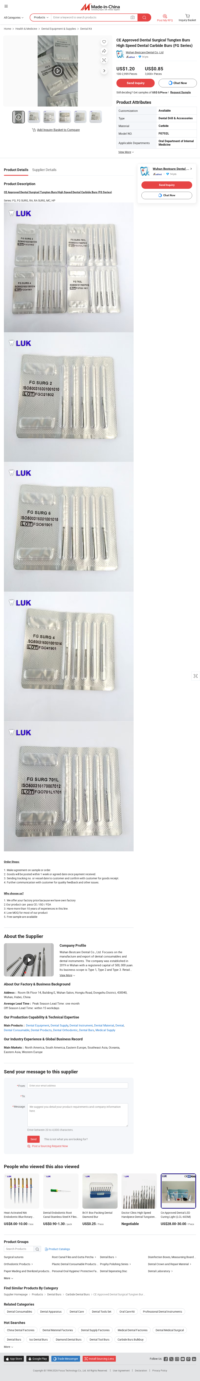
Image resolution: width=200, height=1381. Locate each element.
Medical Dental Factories (132, 1330)
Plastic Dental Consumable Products (74, 1264)
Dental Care (77, 1311)
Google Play (37, 1358)
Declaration (141, 1370)
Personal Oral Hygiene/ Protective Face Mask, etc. (82, 1271)
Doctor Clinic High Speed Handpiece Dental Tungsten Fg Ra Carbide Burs (138, 1217)
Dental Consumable (16, 1030)
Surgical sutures (13, 1257)
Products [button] (39, 17)
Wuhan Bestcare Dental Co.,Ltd (144, 52)
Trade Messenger (65, 1358)
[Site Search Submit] (144, 17)
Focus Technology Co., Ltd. (72, 1370)
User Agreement (121, 1370)
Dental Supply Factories (95, 1330)
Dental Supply (59, 1025)
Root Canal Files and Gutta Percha (73, 1257)
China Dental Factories (20, 1330)
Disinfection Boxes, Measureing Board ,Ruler (172, 1257)
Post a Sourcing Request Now (47, 1146)
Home (7, 28)
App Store (14, 1358)
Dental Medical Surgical (170, 1330)
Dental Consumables (19, 1311)
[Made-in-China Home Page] (100, 7)
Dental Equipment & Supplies (58, 28)
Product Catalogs (59, 1249)
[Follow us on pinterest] (188, 1358)
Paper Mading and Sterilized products (26, 1271)
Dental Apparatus (51, 1311)
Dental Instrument (81, 1025)
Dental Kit (86, 28)
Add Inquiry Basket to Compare (58, 130)
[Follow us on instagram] (177, 1358)
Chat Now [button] (180, 83)
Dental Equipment (37, 1025)
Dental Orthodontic (65, 1030)
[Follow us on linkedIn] (194, 1358)
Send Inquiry (136, 83)
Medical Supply (105, 1030)
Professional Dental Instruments (162, 1311)
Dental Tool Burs (99, 1339)
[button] (6, 6)
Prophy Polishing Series (114, 1264)
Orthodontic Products (17, 1264)
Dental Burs (86, 1030)
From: (21, 1086)
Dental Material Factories (58, 1330)
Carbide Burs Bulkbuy (131, 1339)
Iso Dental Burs (38, 1339)
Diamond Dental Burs (68, 1339)
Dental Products (41, 1030)
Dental (119, 1025)
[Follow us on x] (171, 1358)
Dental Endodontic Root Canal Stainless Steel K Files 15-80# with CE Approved (60, 1217)
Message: (19, 1106)
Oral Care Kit (127, 1311)
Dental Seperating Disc (113, 1271)
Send (33, 1139)
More (7, 1347)
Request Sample (180, 92)
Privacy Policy (159, 1370)
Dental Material (104, 1025)
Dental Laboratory (159, 1271)
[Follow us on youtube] (183, 1358)
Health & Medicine (26, 28)
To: (23, 1096)
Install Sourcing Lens (101, 1358)
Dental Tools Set (101, 1311)
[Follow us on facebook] (166, 1358)
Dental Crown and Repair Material (168, 1264)
